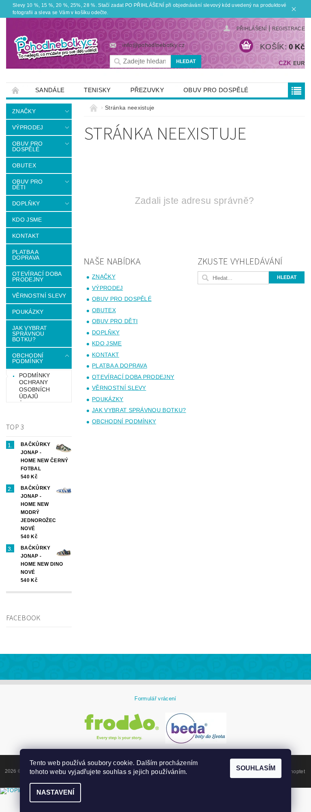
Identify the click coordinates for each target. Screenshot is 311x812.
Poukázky (28, 312)
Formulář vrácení (155, 698)
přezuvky (147, 90)
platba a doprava (25, 255)
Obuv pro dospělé (215, 90)
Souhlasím (255, 768)
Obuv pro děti (27, 184)
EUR (299, 63)
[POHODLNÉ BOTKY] (56, 47)
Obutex (24, 165)
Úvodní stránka (16, 90)
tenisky (97, 90)
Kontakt (25, 236)
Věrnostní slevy (39, 295)
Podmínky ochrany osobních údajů (34, 386)
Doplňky (26, 203)
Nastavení (55, 792)
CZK (285, 62)
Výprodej (27, 127)
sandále (49, 90)
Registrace (288, 29)
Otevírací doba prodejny (36, 277)
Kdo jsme (27, 219)
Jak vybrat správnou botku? (29, 334)
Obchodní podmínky (28, 358)
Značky (24, 111)
